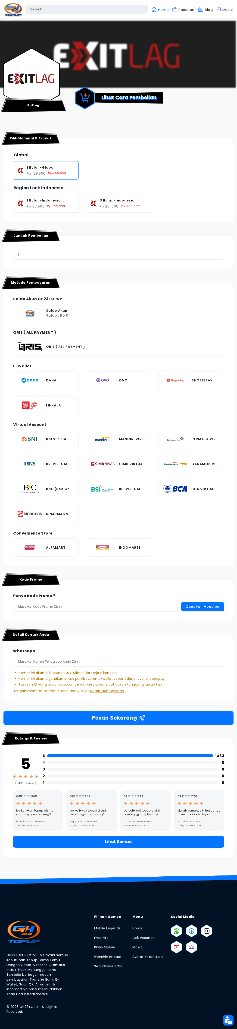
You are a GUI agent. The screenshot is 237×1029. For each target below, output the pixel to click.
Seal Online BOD (108, 966)
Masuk (137, 947)
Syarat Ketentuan (147, 956)
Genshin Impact (108, 956)
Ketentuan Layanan (107, 691)
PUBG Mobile (104, 947)
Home (137, 928)
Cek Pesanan (143, 937)
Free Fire (101, 937)
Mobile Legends (107, 928)
